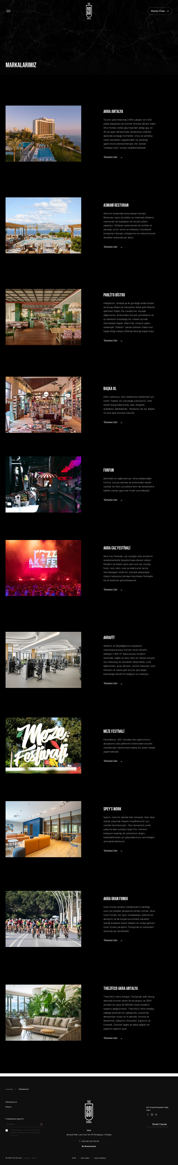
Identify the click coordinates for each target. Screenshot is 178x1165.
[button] (8, 11)
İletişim (9, 1107)
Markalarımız (11, 1102)
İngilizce (27, 1158)
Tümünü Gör (110, 157)
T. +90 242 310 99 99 (89, 1141)
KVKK (74, 1158)
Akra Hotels (85, 1158)
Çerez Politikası (100, 1158)
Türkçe (34, 1158)
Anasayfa (9, 1089)
